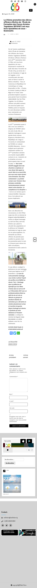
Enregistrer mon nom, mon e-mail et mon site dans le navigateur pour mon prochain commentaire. (17, 419)
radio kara (13, 5)
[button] (31, 10)
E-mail (11, 401)
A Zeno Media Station (3, 453)
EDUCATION (12, 344)
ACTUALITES (12, 341)
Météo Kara (5, 494)
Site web (11, 408)
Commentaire (13, 376)
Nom (11, 394)
